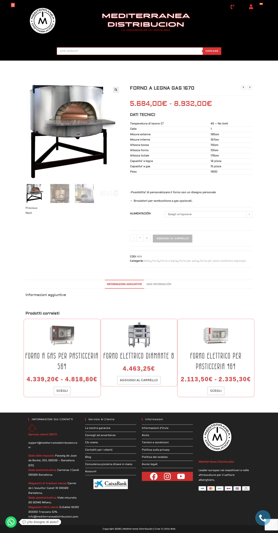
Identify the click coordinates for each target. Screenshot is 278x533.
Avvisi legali (150, 464)
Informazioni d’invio (155, 428)
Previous (31, 208)
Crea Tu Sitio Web (165, 529)
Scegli (62, 390)
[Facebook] (153, 476)
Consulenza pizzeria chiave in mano (108, 464)
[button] (116, 90)
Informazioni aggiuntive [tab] (124, 284)
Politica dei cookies (155, 457)
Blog (88, 457)
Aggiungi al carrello (173, 238)
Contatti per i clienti (99, 450)
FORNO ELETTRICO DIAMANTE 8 (139, 356)
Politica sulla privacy (156, 450)
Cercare (212, 51)
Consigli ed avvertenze (100, 435)
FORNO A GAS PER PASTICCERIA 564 (62, 361)
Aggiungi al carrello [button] (139, 380)
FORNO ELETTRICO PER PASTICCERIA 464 (216, 361)
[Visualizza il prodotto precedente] (243, 87)
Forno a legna (168, 260)
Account (90, 471)
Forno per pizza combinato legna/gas (223, 260)
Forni (155, 260)
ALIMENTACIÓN (140, 213)
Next (29, 213)
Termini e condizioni (155, 442)
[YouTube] (181, 476)
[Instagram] (167, 476)
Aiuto (145, 435)
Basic (147, 260)
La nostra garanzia (97, 428)
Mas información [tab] (159, 284)
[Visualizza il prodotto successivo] (249, 87)
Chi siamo (91, 442)
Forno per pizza (188, 260)
